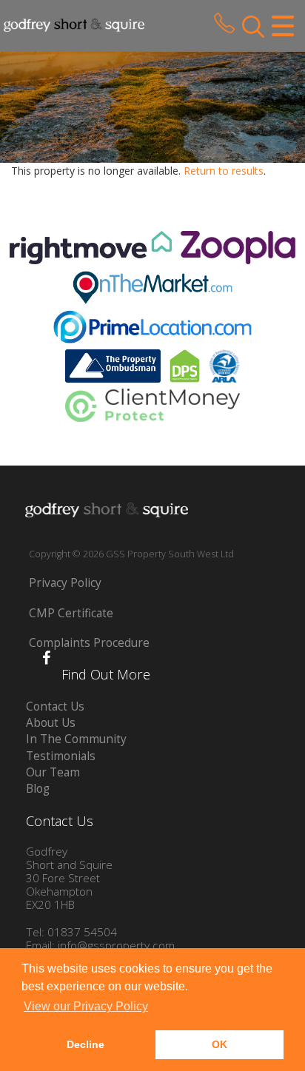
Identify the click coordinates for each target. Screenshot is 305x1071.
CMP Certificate (71, 613)
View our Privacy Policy (86, 1006)
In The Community (76, 739)
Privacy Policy (65, 583)
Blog (38, 788)
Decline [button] (85, 1044)
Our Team (53, 772)
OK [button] (219, 1044)
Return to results (224, 171)
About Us (51, 723)
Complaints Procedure (89, 643)
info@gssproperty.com (116, 945)
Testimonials (60, 756)
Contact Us (55, 706)
